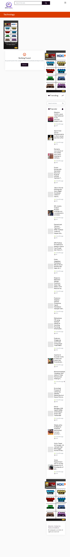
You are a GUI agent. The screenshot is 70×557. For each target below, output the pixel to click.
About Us (50, 526)
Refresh (24, 65)
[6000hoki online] (14, 40)
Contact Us (57, 526)
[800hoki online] (7, 36)
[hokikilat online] (14, 24)
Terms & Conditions (53, 528)
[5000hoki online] (14, 28)
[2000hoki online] (14, 36)
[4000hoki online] (7, 40)
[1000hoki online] (7, 28)
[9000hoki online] (14, 32)
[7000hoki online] (7, 32)
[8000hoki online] (7, 24)
